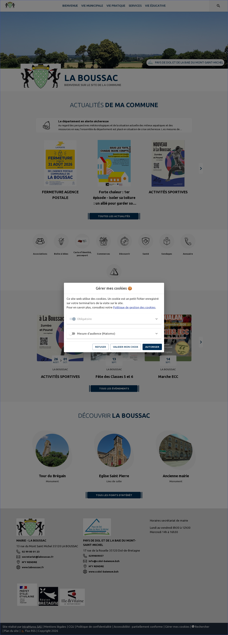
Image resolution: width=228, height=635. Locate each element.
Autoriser (152, 346)
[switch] (70, 333)
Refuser (100, 346)
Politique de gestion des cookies (134, 307)
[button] (114, 319)
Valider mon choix (125, 346)
